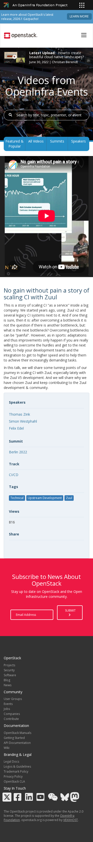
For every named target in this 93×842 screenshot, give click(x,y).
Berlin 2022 (18, 452)
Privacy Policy (13, 776)
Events (8, 704)
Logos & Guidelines (17, 766)
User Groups (13, 699)
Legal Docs (11, 761)
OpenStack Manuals (17, 733)
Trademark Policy (16, 771)
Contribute (11, 719)
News (7, 685)
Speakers (78, 141)
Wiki (6, 748)
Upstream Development (45, 498)
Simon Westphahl (23, 421)
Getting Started (14, 738)
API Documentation (17, 743)
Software (10, 675)
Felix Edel (16, 428)
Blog (7, 680)
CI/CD (13, 474)
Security (9, 670)
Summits (57, 141)
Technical (17, 498)
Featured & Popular (14, 144)
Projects (9, 665)
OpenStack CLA (14, 781)
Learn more (79, 16)
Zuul (69, 498)
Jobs (7, 709)
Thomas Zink (19, 414)
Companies (12, 714)
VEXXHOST (70, 820)
